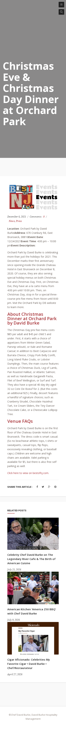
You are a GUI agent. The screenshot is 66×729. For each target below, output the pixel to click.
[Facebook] (37, 486)
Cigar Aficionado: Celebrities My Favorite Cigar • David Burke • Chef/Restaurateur (28, 664)
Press (19, 221)
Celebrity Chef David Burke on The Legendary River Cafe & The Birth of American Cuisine (31, 559)
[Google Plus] (49, 486)
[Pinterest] (55, 486)
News (12, 221)
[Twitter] (43, 486)
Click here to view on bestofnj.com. (28, 473)
